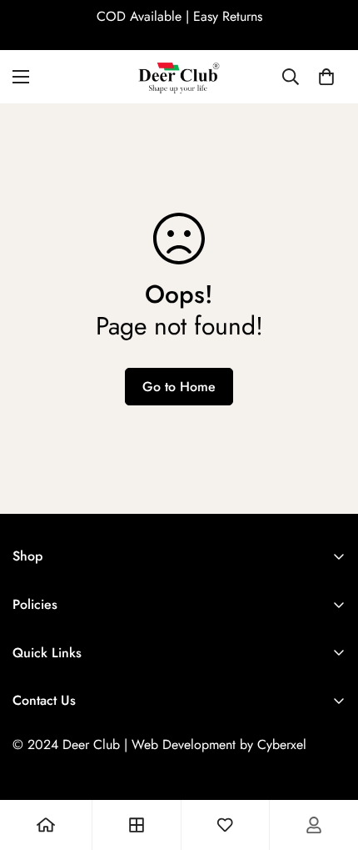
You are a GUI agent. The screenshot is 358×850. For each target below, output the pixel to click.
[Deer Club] (179, 76)
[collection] (136, 825)
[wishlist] (224, 825)
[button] (326, 77)
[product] (46, 825)
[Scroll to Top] (328, 761)
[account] (314, 825)
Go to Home (179, 386)
